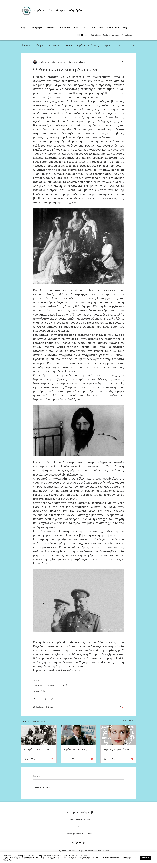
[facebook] (75, 35)
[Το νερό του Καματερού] (38, 735)
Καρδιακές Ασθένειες (88, 45)
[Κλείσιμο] (154, 857)
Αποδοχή (145, 858)
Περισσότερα (110, 45)
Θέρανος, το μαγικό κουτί (117, 749)
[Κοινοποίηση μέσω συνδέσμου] (52, 699)
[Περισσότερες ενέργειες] (122, 62)
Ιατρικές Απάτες (40, 691)
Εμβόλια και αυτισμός (75, 749)
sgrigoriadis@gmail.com (122, 35)
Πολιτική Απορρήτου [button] (110, 858)
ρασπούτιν (50, 685)
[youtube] (82, 35)
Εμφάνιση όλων (129, 720)
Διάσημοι (39, 45)
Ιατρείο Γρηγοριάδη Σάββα (79, 812)
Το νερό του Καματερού (36, 749)
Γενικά (68, 45)
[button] (133, 45)
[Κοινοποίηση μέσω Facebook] (34, 699)
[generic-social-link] (86, 35)
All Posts (25, 45)
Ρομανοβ (63, 685)
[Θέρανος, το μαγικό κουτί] (118, 735)
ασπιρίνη (38, 685)
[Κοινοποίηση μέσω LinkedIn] (46, 699)
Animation (54, 45)
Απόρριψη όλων (129, 858)
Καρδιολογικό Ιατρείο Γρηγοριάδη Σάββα (58, 10)
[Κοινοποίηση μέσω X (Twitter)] (40, 699)
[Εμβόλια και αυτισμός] (78, 735)
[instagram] (78, 35)
